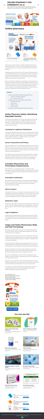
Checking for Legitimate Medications (18, 96)
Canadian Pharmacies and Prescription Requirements (19, 100)
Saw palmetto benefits (28, 385)
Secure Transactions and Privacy (17, 98)
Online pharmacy (27, 348)
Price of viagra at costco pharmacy (12, 275)
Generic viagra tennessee (10, 279)
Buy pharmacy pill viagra (29, 366)
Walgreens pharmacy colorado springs (12, 367)
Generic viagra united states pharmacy (11, 329)
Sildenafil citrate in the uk (11, 385)
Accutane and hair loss (10, 274)
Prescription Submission (15, 101)
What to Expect (14, 103)
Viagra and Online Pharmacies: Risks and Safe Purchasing (20, 108)
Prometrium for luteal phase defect (13, 278)
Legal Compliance (14, 106)
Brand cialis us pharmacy (11, 348)
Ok (22, 417)
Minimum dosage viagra (10, 277)
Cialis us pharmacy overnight (30, 328)
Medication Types (14, 104)
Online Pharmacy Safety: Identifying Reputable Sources (20, 94)
